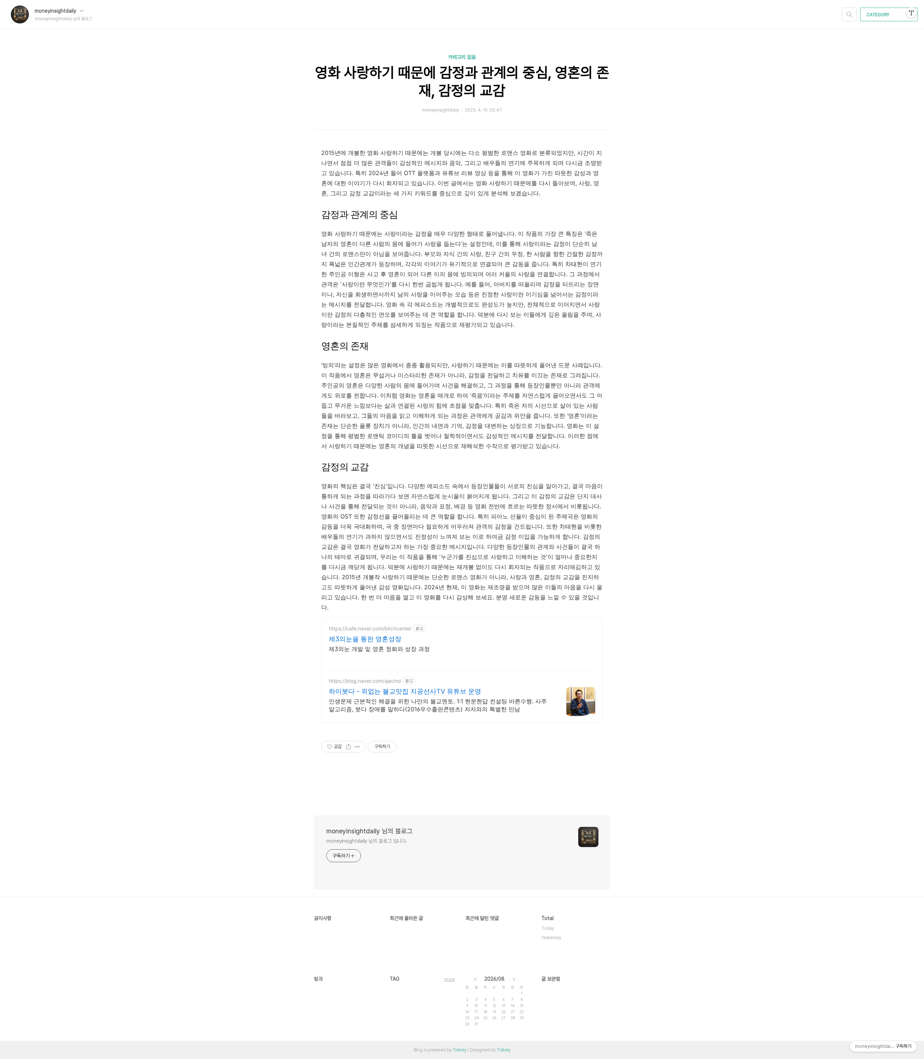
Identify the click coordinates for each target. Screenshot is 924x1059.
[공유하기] (348, 746)
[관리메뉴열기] (911, 12)
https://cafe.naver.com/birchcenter (370, 628)
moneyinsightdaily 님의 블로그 (369, 831)
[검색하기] (849, 14)
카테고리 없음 (462, 57)
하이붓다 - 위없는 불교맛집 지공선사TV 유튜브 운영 (405, 691)
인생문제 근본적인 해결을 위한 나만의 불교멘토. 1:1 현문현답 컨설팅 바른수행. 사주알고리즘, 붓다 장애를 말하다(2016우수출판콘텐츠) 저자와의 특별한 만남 (438, 705)
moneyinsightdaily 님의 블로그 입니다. (366, 841)
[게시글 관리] (357, 746)
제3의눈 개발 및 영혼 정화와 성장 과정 (379, 648)
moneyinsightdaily (56, 11)
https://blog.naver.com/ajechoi (365, 681)
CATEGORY (878, 14)
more (449, 979)
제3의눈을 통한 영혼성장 (365, 639)
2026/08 (494, 979)
